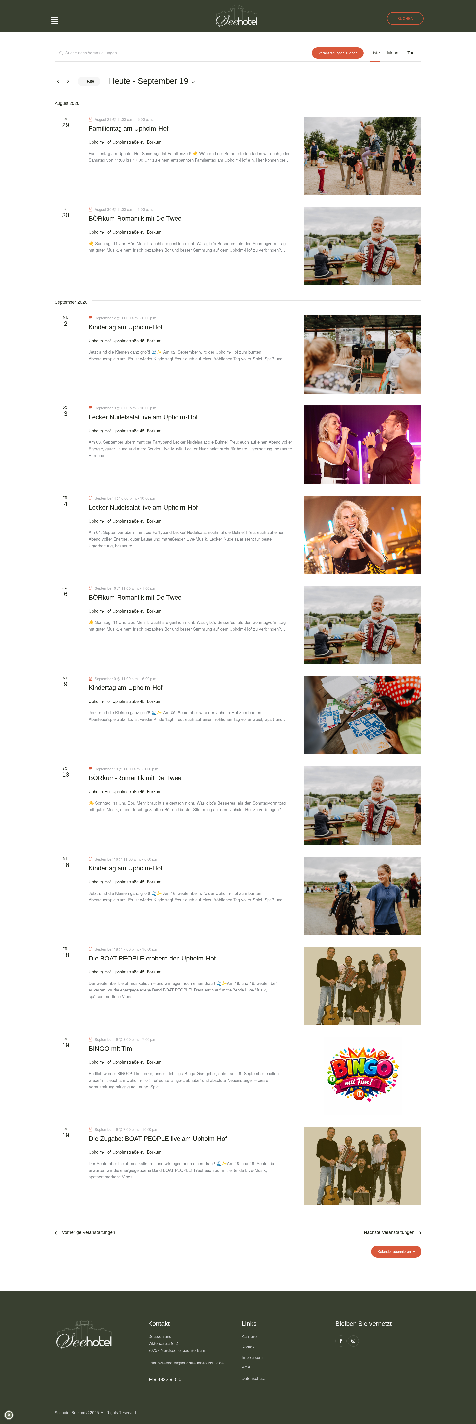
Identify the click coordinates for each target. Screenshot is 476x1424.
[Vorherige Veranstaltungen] (58, 81)
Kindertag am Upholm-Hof (125, 327)
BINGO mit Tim (110, 1048)
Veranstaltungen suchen (337, 52)
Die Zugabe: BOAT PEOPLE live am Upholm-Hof (158, 1138)
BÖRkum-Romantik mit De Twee (135, 218)
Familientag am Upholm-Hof (128, 128)
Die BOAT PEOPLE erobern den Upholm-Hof (152, 958)
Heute (89, 81)
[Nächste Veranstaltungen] (68, 81)
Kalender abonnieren (394, 1251)
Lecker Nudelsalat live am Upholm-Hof (143, 417)
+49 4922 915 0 (164, 1379)
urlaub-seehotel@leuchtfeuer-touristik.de (186, 1363)
